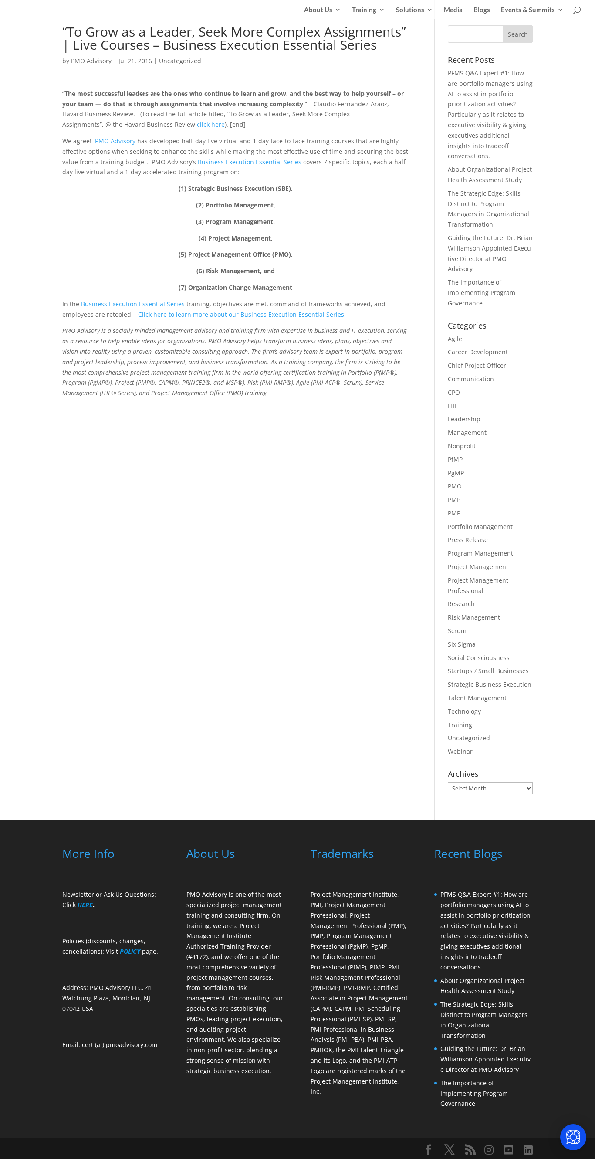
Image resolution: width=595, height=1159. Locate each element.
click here (211, 124)
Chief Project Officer (477, 365)
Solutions (410, 10)
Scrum (457, 631)
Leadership (464, 419)
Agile (455, 339)
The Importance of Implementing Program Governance (481, 292)
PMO (455, 486)
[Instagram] (489, 1150)
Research (461, 604)
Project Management (478, 567)
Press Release (468, 539)
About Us (318, 10)
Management (467, 432)
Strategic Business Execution (489, 684)
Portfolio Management (480, 526)
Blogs (481, 10)
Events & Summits (528, 10)
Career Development (478, 352)
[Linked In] (528, 1150)
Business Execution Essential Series (250, 162)
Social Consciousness (479, 658)
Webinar (460, 751)
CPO (454, 392)
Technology (464, 711)
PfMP (455, 459)
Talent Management (477, 698)
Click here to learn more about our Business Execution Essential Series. (242, 314)
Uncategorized (180, 61)
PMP (454, 499)
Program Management (480, 553)
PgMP (456, 473)
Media (453, 10)
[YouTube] (508, 1150)
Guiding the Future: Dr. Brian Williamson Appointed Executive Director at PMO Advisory (485, 1059)
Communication (471, 379)
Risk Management (474, 617)
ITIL (453, 406)
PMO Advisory (91, 61)
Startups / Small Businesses (488, 671)
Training (364, 10)
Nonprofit (462, 446)
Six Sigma (462, 644)
